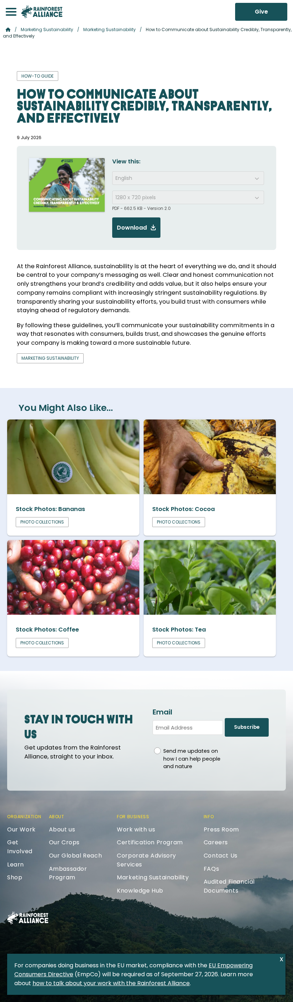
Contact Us (221, 855)
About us (62, 829)
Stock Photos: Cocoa (183, 509)
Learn (15, 864)
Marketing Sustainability (47, 29)
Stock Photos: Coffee (47, 629)
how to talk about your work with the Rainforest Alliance (111, 983)
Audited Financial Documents (229, 886)
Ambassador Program (68, 873)
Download (132, 228)
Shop (14, 877)
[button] (11, 11)
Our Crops (64, 842)
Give (261, 12)
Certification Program (150, 842)
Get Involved (20, 846)
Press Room (221, 829)
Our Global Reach (75, 855)
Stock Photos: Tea (179, 629)
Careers (216, 842)
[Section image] (73, 492)
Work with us (136, 829)
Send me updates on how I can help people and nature (191, 758)
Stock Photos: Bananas (50, 509)
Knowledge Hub (140, 890)
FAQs (211, 869)
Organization (24, 817)
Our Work (21, 829)
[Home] (42, 12)
